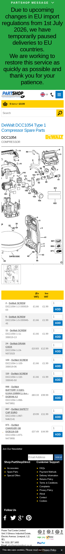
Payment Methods (48, 472)
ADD (58, 309)
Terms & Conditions (49, 483)
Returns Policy (46, 479)
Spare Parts (12, 472)
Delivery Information (49, 475)
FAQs (42, 468)
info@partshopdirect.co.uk (20, 545)
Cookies (43, 501)
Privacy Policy (46, 490)
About (42, 494)
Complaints (45, 486)
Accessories (13, 468)
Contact (43, 497)
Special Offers (13, 475)
